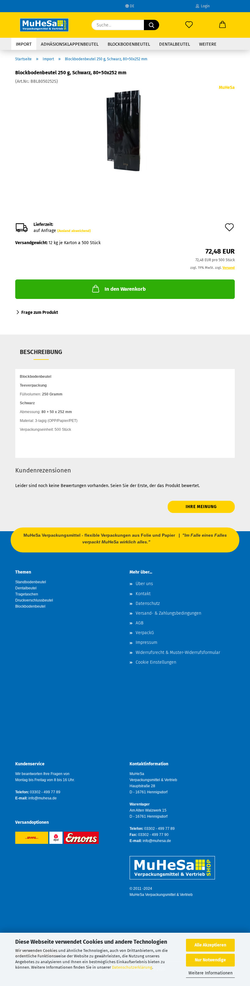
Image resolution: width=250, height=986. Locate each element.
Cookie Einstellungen (156, 662)
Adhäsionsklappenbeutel (69, 44)
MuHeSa (227, 87)
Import (24, 44)
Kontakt (143, 593)
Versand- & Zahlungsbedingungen (168, 613)
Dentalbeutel (174, 44)
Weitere (207, 44)
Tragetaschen (26, 594)
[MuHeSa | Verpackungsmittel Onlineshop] (44, 25)
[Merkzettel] (189, 25)
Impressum (146, 642)
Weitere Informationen (210, 973)
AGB (139, 623)
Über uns (144, 583)
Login (204, 6)
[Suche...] (151, 25)
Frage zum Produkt (39, 312)
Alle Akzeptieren (210, 945)
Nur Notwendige (210, 960)
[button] (222, 25)
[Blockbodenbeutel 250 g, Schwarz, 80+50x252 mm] (125, 130)
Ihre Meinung (201, 506)
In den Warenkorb (125, 289)
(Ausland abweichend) (74, 231)
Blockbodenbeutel (129, 44)
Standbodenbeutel (30, 582)
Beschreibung (41, 352)
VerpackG (145, 632)
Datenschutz (148, 603)
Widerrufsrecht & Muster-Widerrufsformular (178, 652)
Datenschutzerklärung (132, 967)
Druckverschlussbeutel (34, 600)
